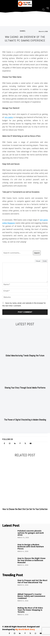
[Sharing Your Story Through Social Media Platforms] (25, 373)
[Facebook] (4, 443)
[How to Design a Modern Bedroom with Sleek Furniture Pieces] (9, 548)
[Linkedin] (15, 443)
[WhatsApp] (35, 633)
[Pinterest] (20, 443)
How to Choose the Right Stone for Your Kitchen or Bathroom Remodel (31, 560)
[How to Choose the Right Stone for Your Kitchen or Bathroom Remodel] (9, 562)
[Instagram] (10, 443)
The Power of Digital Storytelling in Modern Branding (25, 419)
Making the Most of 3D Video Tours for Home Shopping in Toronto (30, 610)
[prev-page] (22, 425)
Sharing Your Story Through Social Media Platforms (25, 387)
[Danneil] (17, 31)
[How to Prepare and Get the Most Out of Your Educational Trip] (9, 584)
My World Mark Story (25, 629)
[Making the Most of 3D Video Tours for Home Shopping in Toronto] (9, 612)
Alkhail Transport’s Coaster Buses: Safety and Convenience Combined (31, 596)
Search (37, 253)
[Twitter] (25, 443)
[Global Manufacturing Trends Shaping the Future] (25, 340)
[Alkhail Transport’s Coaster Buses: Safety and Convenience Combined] (9, 598)
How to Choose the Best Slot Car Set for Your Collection (25, 509)
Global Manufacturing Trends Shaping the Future (25, 355)
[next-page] (26, 425)
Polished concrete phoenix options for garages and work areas (31, 533)
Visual (38, 261)
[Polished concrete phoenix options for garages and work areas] (9, 535)
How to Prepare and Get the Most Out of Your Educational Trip (32, 581)
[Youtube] (30, 443)
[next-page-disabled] (26, 515)
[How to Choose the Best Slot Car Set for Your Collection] (25, 483)
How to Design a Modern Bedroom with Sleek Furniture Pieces (31, 547)
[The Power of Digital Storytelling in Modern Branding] (25, 405)
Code (45, 261)
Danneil (22, 31)
